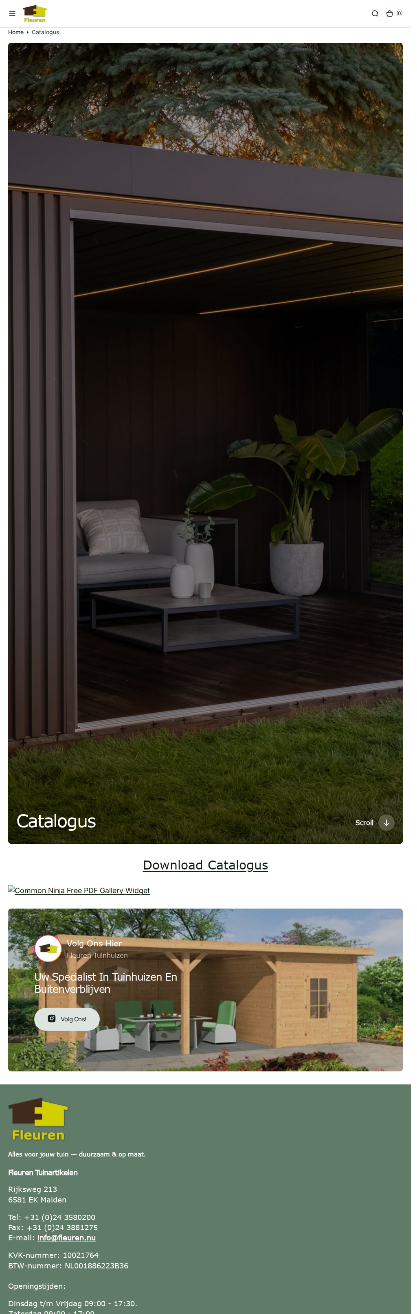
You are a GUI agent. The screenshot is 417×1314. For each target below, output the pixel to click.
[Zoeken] (375, 13)
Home (16, 31)
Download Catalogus (205, 864)
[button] (12, 13)
